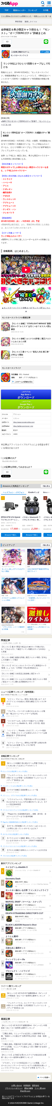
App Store (26, 394)
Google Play (26, 404)
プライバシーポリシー (14, 1088)
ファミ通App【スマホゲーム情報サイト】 (16, 16)
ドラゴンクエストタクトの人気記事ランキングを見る (20, 846)
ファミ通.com (40, 1088)
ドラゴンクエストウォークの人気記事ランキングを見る (20, 810)
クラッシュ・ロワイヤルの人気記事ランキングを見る (20, 795)
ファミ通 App (9, 4)
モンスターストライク (9, 461)
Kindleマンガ (33, 492)
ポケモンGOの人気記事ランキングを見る (16, 834)
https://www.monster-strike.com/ (24, 422)
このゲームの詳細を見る (24, 381)
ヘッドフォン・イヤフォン (13, 492)
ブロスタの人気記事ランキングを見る (15, 856)
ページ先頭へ (45, 1077)
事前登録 (18, 21)
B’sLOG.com (25, 1091)
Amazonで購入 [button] (11, 535)
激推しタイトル (31, 21)
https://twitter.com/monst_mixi (23, 426)
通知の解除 (28, 1088)
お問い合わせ (16, 1085)
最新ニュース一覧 (40, 16)
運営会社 (35, 1085)
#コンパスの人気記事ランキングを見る (15, 771)
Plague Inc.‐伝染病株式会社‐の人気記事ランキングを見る (20, 822)
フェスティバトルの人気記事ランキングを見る (17, 786)
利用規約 (27, 1085)
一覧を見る (46, 486)
